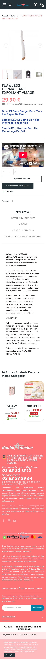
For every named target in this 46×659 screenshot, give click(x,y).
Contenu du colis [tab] (23, 230)
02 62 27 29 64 (17, 478)
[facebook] (3, 521)
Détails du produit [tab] (23, 218)
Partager (12, 201)
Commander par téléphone (18, 186)
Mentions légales (24, 629)
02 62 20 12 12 (16, 471)
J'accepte (9, 655)
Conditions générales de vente (28, 627)
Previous (6, 45)
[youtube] (14, 521)
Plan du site (8, 627)
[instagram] (9, 521)
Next (40, 45)
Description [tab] (23, 212)
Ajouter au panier (22, 179)
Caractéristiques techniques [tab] (23, 236)
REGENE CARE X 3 (34, 406)
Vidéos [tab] (23, 224)
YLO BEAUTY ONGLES (12, 407)
